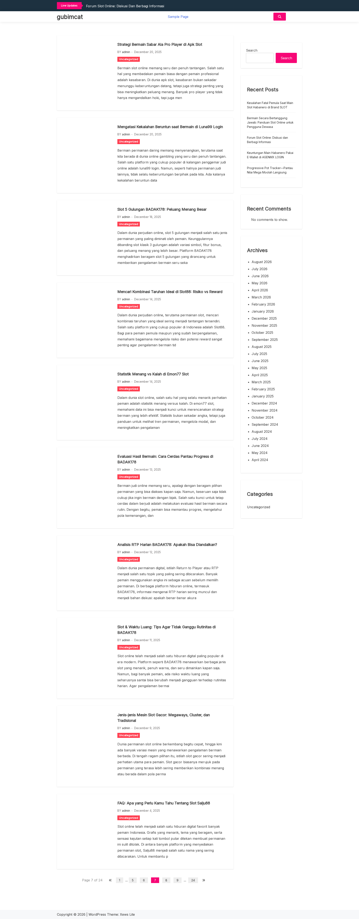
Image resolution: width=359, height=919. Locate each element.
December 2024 (264, 403)
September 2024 (265, 424)
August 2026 (262, 262)
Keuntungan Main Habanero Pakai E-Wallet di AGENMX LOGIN (270, 155)
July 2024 (260, 439)
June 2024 (260, 446)
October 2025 (262, 332)
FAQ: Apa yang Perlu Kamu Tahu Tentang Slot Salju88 (163, 803)
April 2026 (260, 290)
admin (126, 52)
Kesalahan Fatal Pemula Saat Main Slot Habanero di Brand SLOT (270, 105)
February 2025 (263, 389)
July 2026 (259, 269)
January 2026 (263, 311)
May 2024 (260, 453)
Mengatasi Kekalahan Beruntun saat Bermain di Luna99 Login (170, 127)
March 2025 (261, 382)
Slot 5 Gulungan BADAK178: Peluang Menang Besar (162, 209)
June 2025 (260, 361)
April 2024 (260, 460)
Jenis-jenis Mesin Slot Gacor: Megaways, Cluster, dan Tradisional (163, 718)
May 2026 (259, 283)
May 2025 (259, 368)
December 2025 (264, 318)
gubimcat (70, 16)
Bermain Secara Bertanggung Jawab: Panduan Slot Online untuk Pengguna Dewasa (270, 122)
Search (251, 50)
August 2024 (262, 431)
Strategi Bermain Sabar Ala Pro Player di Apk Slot (159, 44)
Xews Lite (127, 914)
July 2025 (259, 354)
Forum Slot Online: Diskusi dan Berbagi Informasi (125, 6)
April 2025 (260, 375)
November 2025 (264, 325)
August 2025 (262, 347)
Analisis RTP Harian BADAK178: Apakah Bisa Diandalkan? (167, 544)
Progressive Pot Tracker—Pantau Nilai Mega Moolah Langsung (270, 170)
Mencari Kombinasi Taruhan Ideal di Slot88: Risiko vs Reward (170, 291)
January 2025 (263, 396)
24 (193, 880)
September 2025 (265, 340)
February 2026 (263, 304)
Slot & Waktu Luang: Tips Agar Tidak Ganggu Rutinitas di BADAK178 (166, 630)
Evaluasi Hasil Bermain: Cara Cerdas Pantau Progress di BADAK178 (165, 459)
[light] (295, 16)
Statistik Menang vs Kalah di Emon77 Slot (153, 374)
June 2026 (260, 276)
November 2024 (265, 410)
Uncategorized (128, 59)
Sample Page (178, 17)
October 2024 (263, 417)
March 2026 (261, 297)
